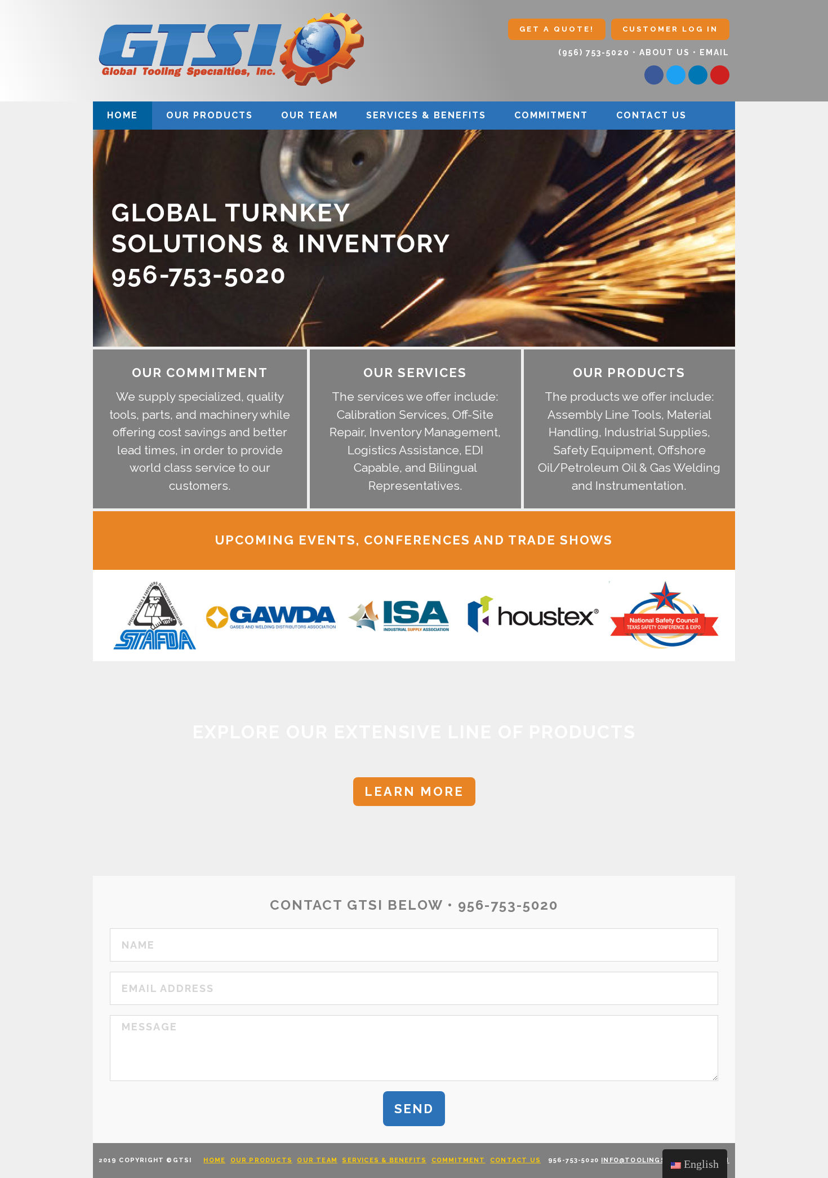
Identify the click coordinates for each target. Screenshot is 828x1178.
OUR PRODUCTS (209, 115)
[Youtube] (719, 75)
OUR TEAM (309, 115)
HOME (122, 115)
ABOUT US (664, 52)
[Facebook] (654, 75)
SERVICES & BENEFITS (426, 115)
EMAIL (714, 52)
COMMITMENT (551, 115)
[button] (557, 29)
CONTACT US (651, 115)
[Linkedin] (697, 75)
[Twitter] (675, 75)
